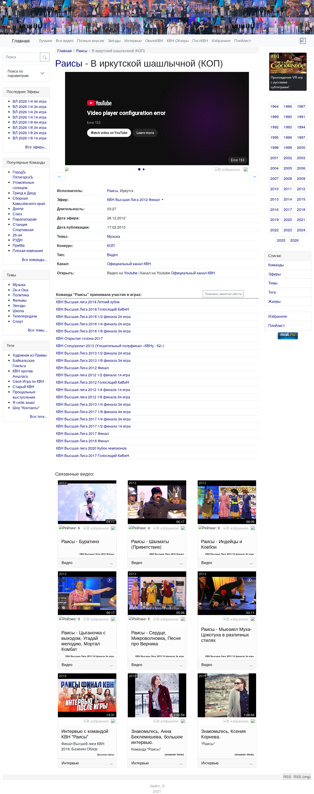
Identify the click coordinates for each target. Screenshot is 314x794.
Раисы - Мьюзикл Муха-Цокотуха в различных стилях (226, 634)
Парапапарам (25, 219)
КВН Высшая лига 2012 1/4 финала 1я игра (93, 389)
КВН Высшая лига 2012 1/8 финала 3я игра (93, 397)
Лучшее (45, 40)
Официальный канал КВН (129, 263)
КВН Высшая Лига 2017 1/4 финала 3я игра (93, 419)
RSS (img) (302, 776)
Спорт (18, 321)
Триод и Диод (24, 193)
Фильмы (20, 300)
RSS (287, 776)
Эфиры (274, 274)
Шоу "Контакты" (26, 407)
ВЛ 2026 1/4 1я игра (29, 117)
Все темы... (37, 330)
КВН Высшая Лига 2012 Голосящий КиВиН (92, 382)
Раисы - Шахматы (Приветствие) (150, 544)
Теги (272, 292)
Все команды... (34, 259)
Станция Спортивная (23, 227)
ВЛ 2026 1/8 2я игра (29, 132)
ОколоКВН (154, 40)
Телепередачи (25, 316)
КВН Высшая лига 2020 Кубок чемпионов (91, 448)
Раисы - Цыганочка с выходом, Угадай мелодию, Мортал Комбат (83, 640)
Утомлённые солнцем (23, 185)
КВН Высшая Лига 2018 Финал (82, 440)
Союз (17, 213)
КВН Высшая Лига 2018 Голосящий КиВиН (92, 309)
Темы (273, 283)
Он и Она (20, 289)
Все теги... (38, 416)
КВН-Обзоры (178, 40)
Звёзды (114, 40)
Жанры (274, 301)
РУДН (18, 240)
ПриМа (19, 245)
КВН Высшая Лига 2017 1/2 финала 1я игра (93, 426)
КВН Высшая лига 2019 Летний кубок (88, 301)
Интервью (133, 40)
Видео (112, 254)
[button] (162, 199)
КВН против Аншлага (23, 373)
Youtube (130, 272)
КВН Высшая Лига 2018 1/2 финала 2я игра (93, 316)
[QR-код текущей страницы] (303, 41)
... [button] (111, 562)
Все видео (65, 40)
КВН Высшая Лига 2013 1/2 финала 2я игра (93, 353)
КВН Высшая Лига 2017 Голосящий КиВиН (92, 455)
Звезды (19, 305)
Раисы (81, 50)
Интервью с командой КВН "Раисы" (84, 734)
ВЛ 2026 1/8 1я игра (29, 138)
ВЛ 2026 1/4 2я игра (29, 111)
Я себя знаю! (24, 402)
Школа (18, 310)
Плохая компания (28, 250)
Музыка (19, 284)
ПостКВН (200, 40)
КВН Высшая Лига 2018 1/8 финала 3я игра (93, 331)
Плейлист (242, 40)
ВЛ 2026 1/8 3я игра (29, 127)
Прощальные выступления (24, 394)
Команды (276, 264)
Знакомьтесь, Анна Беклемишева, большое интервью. (157, 736)
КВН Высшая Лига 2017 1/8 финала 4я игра (93, 411)
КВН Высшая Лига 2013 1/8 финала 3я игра (93, 360)
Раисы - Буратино (80, 541)
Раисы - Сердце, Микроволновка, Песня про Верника (156, 638)
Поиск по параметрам (18, 73)
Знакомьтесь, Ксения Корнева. (223, 734)
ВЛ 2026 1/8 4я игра (29, 122)
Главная (21, 40)
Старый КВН (23, 386)
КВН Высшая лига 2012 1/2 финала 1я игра (93, 374)
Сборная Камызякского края (29, 201)
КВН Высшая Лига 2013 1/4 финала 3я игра (93, 404)
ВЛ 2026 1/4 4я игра (29, 101)
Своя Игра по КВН (28, 381)
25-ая (17, 235)
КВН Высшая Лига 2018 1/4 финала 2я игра (93, 323)
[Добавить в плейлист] (245, 169)
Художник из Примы (30, 355)
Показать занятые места (223, 293)
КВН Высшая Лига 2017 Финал (82, 433)
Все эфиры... (36, 147)
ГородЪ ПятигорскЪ (23, 174)
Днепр (18, 208)
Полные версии (90, 40)
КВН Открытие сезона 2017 (79, 338)
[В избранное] (227, 169)
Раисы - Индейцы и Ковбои (221, 544)
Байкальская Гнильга (23, 363)
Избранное (221, 40)
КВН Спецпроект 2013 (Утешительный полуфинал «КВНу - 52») (110, 345)
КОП (111, 245)
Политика (21, 295)
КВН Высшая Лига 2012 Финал (133, 199)
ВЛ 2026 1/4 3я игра (29, 106)
